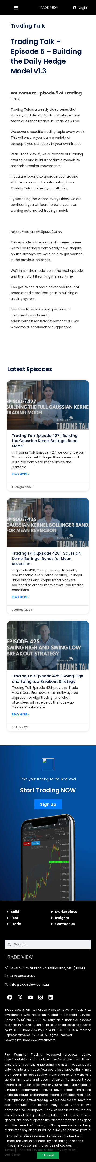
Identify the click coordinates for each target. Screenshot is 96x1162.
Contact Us (65, 924)
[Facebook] (10, 997)
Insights (62, 917)
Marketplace (66, 911)
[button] (16, 7)
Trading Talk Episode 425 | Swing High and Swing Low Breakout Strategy (47, 678)
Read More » (20, 474)
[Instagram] (40, 997)
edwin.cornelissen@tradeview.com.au (41, 321)
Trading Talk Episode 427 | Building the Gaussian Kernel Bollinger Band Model (45, 441)
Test (14, 917)
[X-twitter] (20, 997)
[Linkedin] (51, 997)
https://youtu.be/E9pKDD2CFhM (37, 231)
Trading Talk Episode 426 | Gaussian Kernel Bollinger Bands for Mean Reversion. (46, 558)
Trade (16, 924)
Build (15, 911)
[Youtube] (30, 997)
